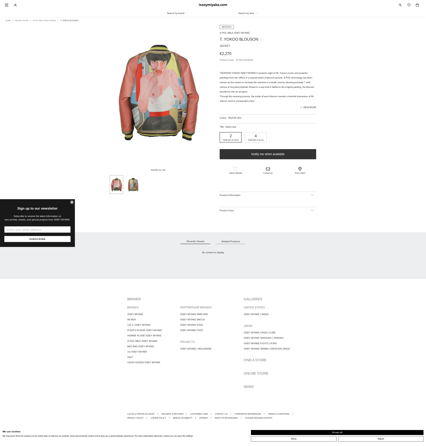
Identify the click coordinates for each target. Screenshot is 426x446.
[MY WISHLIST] (409, 5)
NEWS (249, 387)
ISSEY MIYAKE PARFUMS (194, 314)
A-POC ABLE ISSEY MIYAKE (142, 341)
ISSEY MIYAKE (135, 314)
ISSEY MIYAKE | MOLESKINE (196, 348)
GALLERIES (253, 299)
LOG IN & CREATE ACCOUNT (141, 414)
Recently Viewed (195, 241)
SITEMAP (203, 418)
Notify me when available (268, 154)
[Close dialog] (72, 202)
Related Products (231, 241)
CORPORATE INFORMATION (247, 414)
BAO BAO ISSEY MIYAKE (140, 346)
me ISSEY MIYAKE (137, 351)
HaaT (130, 357)
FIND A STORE (255, 360)
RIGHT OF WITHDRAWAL (226, 418)
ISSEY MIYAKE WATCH (192, 319)
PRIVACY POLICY (135, 418)
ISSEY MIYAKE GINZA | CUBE (260, 332)
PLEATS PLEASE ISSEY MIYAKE (144, 330)
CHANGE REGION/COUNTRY (258, 418)
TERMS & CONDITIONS (279, 414)
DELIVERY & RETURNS (172, 414)
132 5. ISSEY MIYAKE (138, 325)
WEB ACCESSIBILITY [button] (183, 418)
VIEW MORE (309, 107)
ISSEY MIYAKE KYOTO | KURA (260, 343)
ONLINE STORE (256, 373)
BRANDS (134, 299)
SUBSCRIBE (37, 239)
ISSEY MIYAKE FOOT (191, 330)
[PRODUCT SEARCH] (400, 5)
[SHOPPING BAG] (417, 5)
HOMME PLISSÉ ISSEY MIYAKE (144, 335)
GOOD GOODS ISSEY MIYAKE (143, 362)
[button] (236, 171)
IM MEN (131, 319)
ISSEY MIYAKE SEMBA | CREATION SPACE (267, 348)
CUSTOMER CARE (199, 414)
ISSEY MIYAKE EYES (191, 325)
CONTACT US (221, 414)
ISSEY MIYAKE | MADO (256, 314)
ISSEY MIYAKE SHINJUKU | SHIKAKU (264, 338)
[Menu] (6, 5)
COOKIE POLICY (158, 418)
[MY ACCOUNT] (15, 5)
